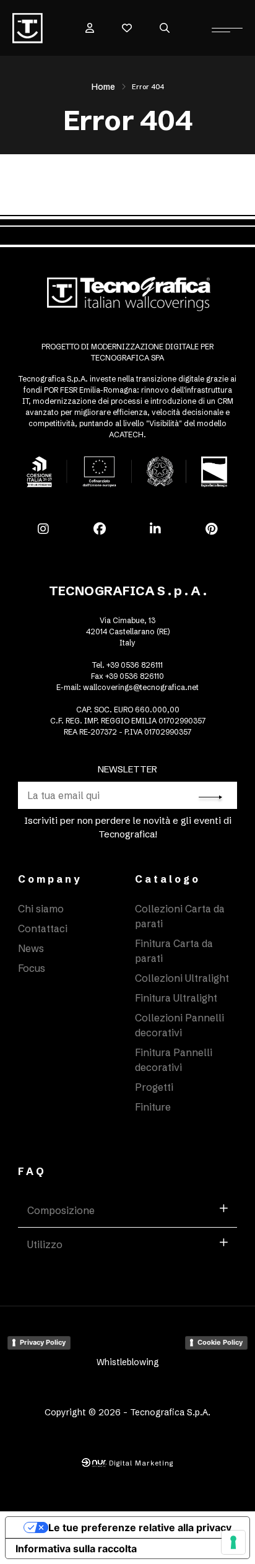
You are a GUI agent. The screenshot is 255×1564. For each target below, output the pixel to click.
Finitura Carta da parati (174, 950)
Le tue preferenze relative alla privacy (139, 1527)
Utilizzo (45, 1244)
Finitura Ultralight (176, 998)
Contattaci (42, 928)
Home (103, 86)
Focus (31, 968)
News (31, 948)
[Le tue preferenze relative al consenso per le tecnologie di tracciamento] (233, 1542)
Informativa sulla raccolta (76, 1548)
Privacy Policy (43, 1342)
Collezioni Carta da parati (180, 916)
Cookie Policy (220, 1342)
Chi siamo (41, 908)
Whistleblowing (128, 1362)
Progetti (154, 1087)
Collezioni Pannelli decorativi (179, 1025)
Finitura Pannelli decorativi (173, 1059)
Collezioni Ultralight (182, 978)
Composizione (61, 1210)
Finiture (153, 1107)
